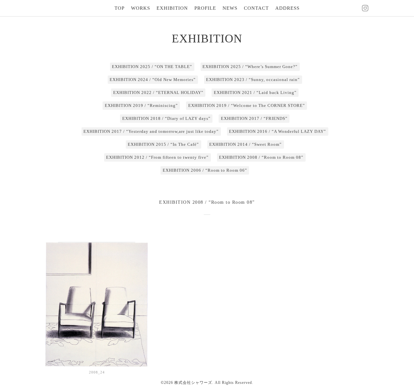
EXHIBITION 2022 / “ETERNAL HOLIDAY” (158, 92)
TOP (119, 8)
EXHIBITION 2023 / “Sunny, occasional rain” (253, 79)
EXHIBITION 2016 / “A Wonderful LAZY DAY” (277, 131)
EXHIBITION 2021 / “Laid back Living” (255, 92)
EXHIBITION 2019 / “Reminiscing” (141, 105)
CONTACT (256, 8)
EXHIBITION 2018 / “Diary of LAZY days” (166, 118)
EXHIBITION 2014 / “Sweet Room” (245, 144)
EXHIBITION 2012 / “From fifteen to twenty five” (157, 157)
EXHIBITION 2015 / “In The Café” (163, 144)
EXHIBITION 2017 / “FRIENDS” (254, 118)
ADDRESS (287, 8)
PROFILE (205, 8)
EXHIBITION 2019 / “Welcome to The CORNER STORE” (246, 105)
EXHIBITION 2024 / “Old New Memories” (153, 79)
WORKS (140, 8)
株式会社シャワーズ (193, 382)
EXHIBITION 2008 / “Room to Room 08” (261, 157)
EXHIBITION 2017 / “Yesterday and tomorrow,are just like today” (151, 131)
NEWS (230, 8)
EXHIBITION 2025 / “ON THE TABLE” (152, 66)
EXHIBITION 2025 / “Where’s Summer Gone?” (250, 66)
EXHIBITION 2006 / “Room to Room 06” (205, 170)
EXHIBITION (172, 8)
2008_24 (97, 372)
